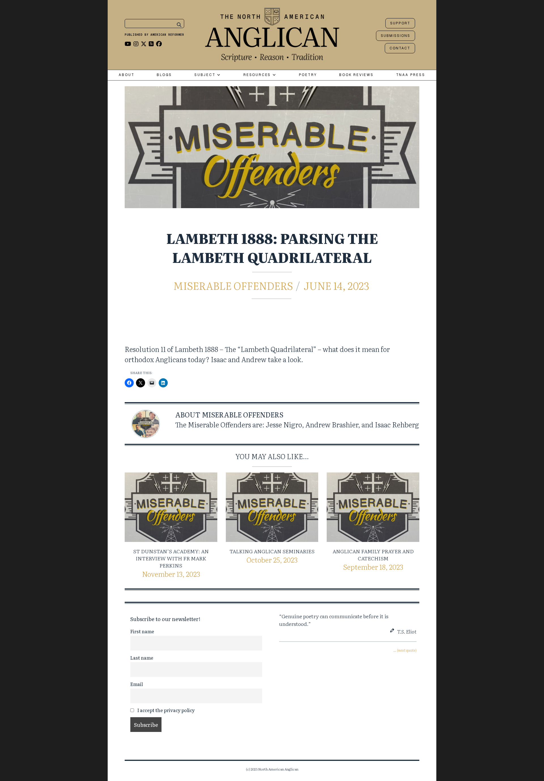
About (126, 75)
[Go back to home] (272, 33)
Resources (258, 75)
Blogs (164, 75)
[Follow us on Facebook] (159, 43)
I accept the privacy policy (165, 710)
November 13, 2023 (171, 574)
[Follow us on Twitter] (143, 43)
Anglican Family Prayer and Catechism (373, 554)
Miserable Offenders (233, 285)
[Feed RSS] (151, 43)
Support (400, 23)
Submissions (395, 35)
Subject (205, 75)
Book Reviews (356, 75)
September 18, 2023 (373, 567)
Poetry (308, 75)
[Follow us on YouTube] (128, 43)
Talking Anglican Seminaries (272, 551)
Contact (400, 48)
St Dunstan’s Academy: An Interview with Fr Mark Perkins (171, 558)
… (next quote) (404, 650)
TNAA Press (410, 75)
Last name (141, 657)
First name (142, 631)
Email (136, 684)
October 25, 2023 (272, 560)
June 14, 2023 (336, 285)
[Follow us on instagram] (136, 43)
